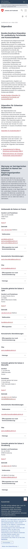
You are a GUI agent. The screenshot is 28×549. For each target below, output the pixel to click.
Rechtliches (4, 539)
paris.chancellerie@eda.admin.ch (11, 259)
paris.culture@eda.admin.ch (9, 243)
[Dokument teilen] (26, 16)
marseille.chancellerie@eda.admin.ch (12, 414)
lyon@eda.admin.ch (7, 322)
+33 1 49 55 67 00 (6, 230)
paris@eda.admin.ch (7, 239)
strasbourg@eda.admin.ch (9, 477)
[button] (25, 499)
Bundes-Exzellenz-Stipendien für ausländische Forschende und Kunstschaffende (10, 97)
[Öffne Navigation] (25, 10)
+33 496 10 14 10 (6, 397)
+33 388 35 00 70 (6, 466)
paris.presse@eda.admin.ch (9, 241)
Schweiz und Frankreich (11, 10)
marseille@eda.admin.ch (8, 399)
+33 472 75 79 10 (6, 313)
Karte (2, 223)
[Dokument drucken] (22, 16)
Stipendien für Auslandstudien (10, 131)
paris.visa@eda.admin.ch (8, 268)
